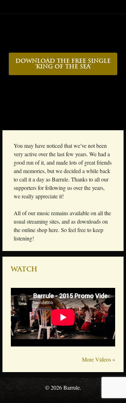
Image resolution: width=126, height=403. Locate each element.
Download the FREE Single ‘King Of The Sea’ (63, 64)
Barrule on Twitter (63, 120)
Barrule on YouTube (75, 120)
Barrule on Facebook (51, 120)
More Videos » (98, 359)
